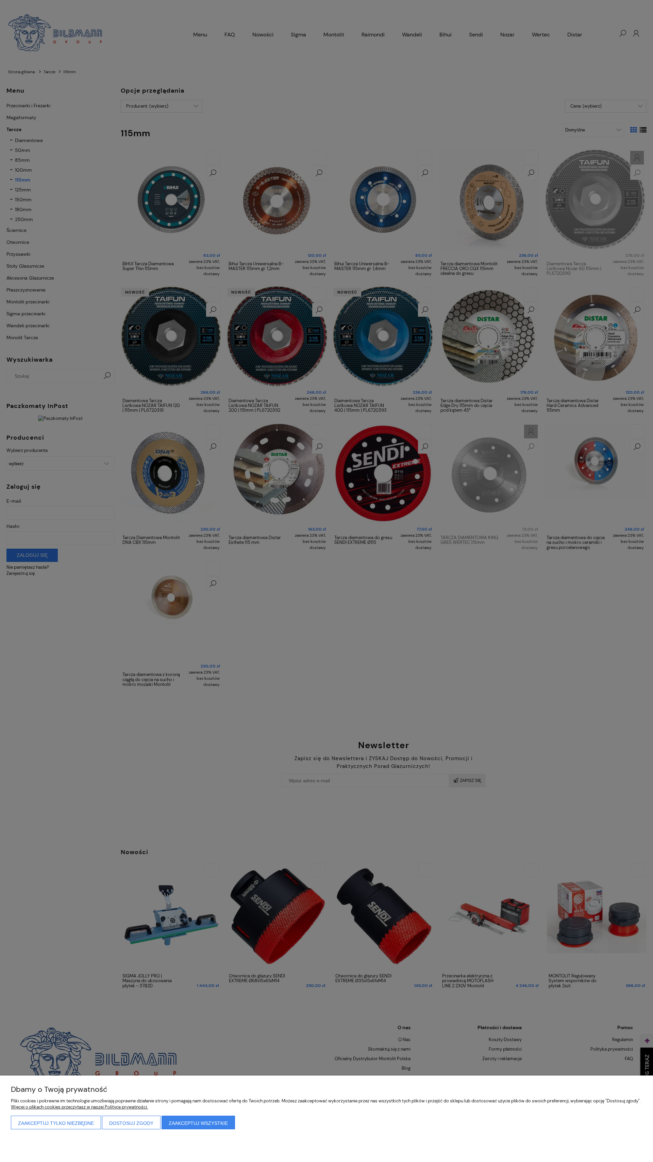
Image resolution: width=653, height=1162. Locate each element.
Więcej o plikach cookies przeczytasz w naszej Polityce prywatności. (79, 1107)
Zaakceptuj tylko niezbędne (56, 1123)
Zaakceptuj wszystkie (198, 1123)
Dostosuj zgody (131, 1123)
